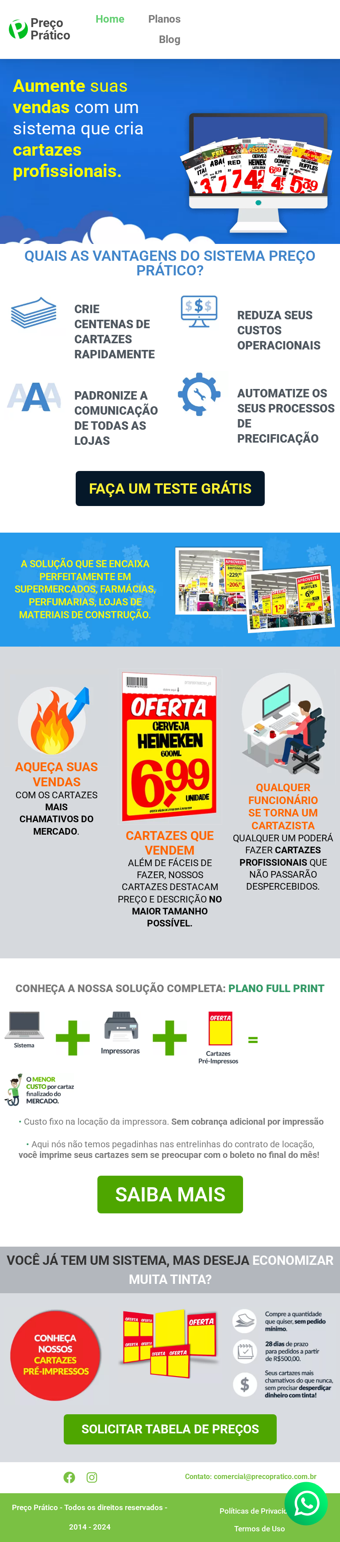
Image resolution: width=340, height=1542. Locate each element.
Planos (164, 19)
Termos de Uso (259, 1528)
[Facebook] (69, 1477)
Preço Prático (50, 29)
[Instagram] (92, 1477)
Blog (170, 39)
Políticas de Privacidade (260, 1511)
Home (110, 19)
